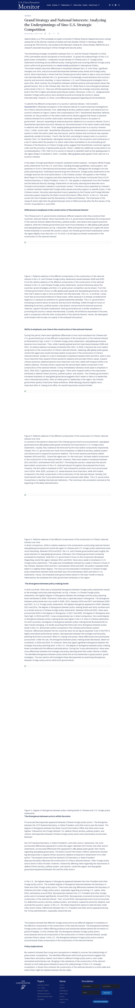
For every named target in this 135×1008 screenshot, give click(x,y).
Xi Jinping (40, 999)
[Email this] (45, 33)
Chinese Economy (43, 994)
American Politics (43, 985)
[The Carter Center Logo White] (23, 985)
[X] (112, 5)
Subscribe (107, 993)
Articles (62, 988)
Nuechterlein (30, 107)
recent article (63, 65)
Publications (63, 991)
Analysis (27, 15)
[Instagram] (109, 5)
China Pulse (63, 994)
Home (61, 985)
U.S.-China (41, 988)
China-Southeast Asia (44, 996)
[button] (119, 5)
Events (61, 996)
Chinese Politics (42, 991)
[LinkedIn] (115, 5)
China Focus (63, 999)
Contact (62, 1002)
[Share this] (49, 33)
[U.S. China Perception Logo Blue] (29, 5)
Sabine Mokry (28, 34)
